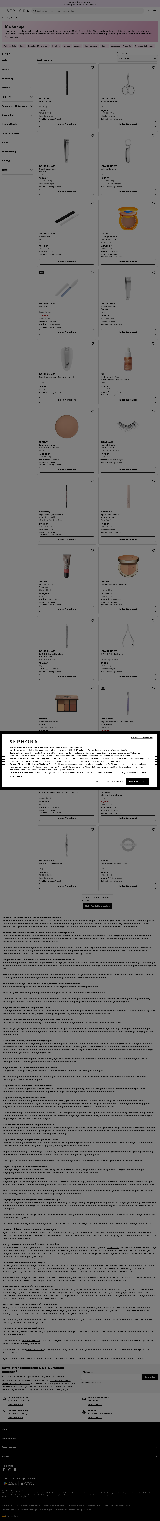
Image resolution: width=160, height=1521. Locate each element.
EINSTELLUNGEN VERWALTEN (109, 781)
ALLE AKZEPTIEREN (137, 781)
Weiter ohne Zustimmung (142, 738)
